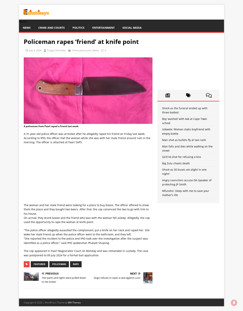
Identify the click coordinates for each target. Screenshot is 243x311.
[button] (23, 21)
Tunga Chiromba (56, 50)
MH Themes (74, 302)
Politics (78, 27)
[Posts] (167, 95)
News (27, 27)
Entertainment (103, 27)
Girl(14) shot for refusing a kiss (181, 157)
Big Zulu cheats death (176, 163)
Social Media (132, 27)
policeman (59, 264)
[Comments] (209, 95)
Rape (76, 264)
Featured (39, 264)
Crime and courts (51, 27)
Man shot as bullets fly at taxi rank (184, 140)
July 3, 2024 (35, 50)
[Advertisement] (88, 175)
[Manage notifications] (234, 303)
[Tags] (188, 95)
